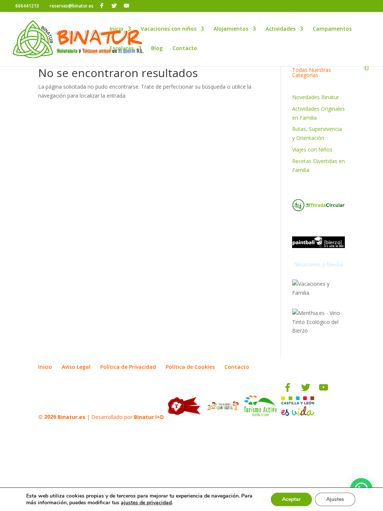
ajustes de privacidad (146, 502)
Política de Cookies (190, 366)
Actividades (280, 29)
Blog (157, 49)
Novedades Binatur (315, 97)
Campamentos (332, 29)
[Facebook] (101, 5)
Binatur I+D (149, 416)
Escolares (122, 49)
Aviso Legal (76, 366)
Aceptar (291, 499)
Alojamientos (231, 29)
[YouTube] (126, 5)
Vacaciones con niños (168, 29)
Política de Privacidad (128, 366)
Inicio (116, 29)
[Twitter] (114, 5)
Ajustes (335, 499)
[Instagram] (137, 6)
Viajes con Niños (312, 149)
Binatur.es (71, 416)
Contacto (184, 49)
